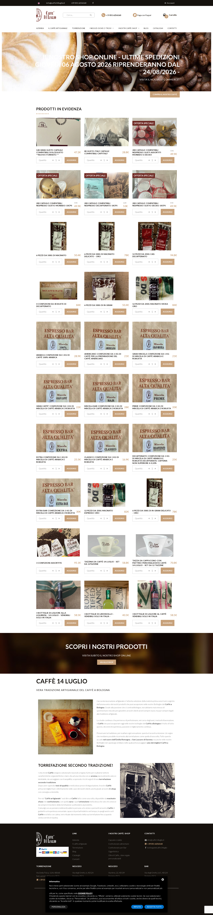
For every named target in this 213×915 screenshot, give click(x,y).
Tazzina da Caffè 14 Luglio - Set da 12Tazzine (101, 562)
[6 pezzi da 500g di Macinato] (58, 236)
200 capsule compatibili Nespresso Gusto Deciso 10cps (149, 204)
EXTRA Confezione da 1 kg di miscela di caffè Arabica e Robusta (51, 459)
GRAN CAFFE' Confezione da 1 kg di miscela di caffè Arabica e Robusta (55, 407)
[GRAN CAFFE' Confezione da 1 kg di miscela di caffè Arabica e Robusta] (58, 388)
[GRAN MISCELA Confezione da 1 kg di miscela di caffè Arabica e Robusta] (154, 336)
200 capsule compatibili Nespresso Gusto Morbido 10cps (54, 204)
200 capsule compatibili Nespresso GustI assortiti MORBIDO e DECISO (146, 152)
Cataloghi (158, 28)
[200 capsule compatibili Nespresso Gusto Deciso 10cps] (154, 184)
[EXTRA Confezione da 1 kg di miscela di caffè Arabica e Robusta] (58, 438)
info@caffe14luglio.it (55, 3)
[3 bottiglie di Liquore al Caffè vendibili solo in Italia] (154, 595)
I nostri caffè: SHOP (127, 28)
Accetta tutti (154, 907)
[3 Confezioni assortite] (58, 542)
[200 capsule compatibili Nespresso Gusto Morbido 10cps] (58, 184)
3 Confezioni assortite (49, 563)
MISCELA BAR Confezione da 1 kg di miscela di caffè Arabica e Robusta (103, 407)
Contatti (172, 28)
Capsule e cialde (115, 840)
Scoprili (173, 77)
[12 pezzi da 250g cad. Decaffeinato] (154, 236)
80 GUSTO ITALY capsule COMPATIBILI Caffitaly (96, 152)
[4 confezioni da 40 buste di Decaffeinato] (58, 286)
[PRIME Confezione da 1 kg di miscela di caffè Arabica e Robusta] (154, 388)
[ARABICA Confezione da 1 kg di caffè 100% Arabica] (58, 336)
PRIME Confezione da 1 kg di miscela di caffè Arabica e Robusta (151, 407)
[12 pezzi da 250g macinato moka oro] (154, 286)
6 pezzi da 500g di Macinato (51, 255)
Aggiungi (71, 160)
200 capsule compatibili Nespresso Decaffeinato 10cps (100, 204)
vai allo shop (106, 662)
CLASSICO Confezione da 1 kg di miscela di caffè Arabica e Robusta (101, 459)
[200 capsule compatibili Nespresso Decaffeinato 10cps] (106, 184)
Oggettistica (113, 851)
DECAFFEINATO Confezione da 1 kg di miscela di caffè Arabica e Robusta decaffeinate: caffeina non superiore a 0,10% (150, 459)
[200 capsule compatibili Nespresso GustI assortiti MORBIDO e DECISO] (154, 132)
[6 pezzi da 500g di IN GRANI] (106, 286)
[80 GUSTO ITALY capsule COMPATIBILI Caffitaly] (106, 132)
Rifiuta (137, 907)
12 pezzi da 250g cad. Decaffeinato (143, 255)
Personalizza (58, 907)
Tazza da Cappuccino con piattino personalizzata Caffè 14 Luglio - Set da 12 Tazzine (149, 562)
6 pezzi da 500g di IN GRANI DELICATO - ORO (151, 511)
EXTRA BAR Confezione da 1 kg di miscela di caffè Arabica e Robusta (55, 511)
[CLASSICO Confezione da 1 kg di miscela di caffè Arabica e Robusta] (106, 438)
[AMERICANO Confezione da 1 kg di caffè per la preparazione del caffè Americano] (106, 336)
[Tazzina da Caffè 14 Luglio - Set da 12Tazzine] (106, 542)
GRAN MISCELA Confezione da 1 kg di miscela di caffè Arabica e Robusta (150, 356)
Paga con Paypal (144, 15)
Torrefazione (78, 28)
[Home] (46, 14)
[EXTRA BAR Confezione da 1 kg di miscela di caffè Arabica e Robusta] (58, 492)
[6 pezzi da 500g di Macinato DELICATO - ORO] (106, 236)
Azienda (40, 28)
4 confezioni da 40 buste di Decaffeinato (51, 305)
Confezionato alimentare (118, 844)
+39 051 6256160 (78, 3)
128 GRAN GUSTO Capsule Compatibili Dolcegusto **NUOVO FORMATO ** (49, 152)
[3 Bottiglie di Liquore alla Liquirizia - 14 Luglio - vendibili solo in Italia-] (58, 595)
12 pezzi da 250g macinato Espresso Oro (98, 511)
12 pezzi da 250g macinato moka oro (150, 305)
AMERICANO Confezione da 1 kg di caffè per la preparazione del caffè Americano (102, 356)
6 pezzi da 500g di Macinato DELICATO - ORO (99, 255)
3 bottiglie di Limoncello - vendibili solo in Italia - (99, 615)
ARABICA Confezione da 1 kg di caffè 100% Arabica (53, 356)
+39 (113, 15)
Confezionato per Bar (117, 847)
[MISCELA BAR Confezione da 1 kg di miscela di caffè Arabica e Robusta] (106, 388)
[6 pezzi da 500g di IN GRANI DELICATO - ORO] (154, 492)
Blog (146, 28)
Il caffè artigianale (57, 28)
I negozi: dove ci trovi (100, 28)
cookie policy (85, 893)
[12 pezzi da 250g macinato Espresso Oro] (106, 492)
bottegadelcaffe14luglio (157, 847)
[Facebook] (93, 3)
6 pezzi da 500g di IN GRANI (98, 305)
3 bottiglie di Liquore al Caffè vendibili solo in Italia (149, 615)
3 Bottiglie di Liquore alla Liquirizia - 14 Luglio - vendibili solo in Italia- (53, 615)
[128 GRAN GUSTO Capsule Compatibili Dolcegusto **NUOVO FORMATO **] (58, 132)
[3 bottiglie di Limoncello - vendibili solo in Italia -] (106, 595)
